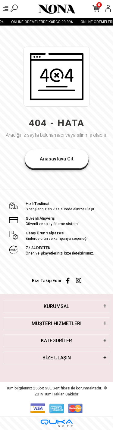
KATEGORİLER (56, 340)
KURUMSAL (56, 306)
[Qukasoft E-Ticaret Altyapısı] (57, 423)
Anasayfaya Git (57, 159)
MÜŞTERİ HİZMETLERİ (57, 323)
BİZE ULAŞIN (56, 358)
